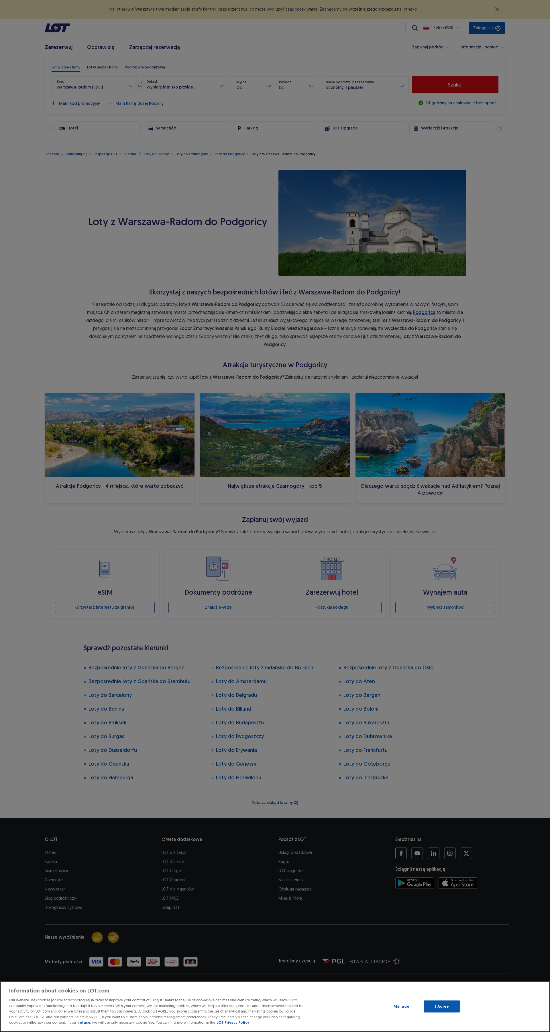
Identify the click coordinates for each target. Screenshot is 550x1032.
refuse (84, 1022)
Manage (401, 1006)
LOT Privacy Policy (233, 1022)
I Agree (442, 1006)
